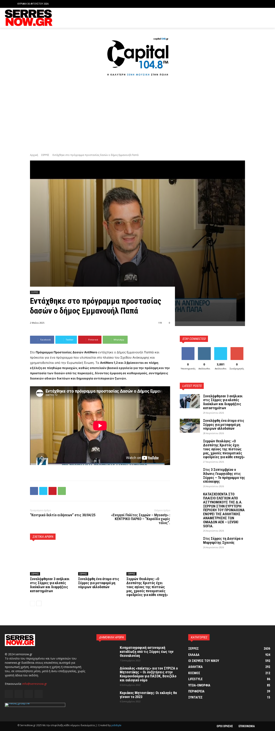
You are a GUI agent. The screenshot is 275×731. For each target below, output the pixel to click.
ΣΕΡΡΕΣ (45, 155)
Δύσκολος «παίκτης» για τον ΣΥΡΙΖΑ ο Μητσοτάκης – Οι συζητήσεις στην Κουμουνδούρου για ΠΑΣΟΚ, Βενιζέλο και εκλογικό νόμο (149, 674)
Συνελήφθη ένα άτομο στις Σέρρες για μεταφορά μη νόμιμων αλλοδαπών (98, 583)
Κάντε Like (188, 348)
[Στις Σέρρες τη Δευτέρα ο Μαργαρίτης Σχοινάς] (190, 544)
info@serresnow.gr (34, 684)
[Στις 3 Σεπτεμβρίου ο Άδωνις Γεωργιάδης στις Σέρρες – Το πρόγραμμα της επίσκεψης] (190, 475)
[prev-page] (32, 603)
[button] (254, 4)
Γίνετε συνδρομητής (238, 350)
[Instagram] (255, 17)
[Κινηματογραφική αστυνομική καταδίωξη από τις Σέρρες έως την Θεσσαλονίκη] (106, 653)
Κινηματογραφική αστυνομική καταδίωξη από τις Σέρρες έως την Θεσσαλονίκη (147, 651)
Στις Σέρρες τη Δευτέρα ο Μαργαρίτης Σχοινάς (223, 540)
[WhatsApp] (62, 491)
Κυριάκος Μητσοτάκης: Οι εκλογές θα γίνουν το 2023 (148, 695)
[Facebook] (249, 17)
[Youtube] (268, 17)
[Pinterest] (53, 491)
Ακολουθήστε (205, 348)
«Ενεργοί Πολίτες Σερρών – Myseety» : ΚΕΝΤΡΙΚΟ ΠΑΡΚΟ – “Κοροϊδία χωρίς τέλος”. (140, 519)
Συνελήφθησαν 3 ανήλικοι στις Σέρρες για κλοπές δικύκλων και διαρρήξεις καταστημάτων (49, 585)
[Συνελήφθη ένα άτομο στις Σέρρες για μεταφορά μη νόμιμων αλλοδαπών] (100, 560)
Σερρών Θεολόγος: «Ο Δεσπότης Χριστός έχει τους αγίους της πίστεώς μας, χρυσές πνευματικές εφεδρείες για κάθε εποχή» (147, 587)
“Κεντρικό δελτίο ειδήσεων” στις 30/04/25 (62, 515)
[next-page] (38, 603)
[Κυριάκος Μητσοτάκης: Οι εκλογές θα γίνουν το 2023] (106, 698)
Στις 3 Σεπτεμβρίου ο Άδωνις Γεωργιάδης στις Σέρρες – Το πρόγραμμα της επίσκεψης (224, 475)
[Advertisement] (137, 115)
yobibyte (116, 725)
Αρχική (34, 155)
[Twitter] (261, 17)
